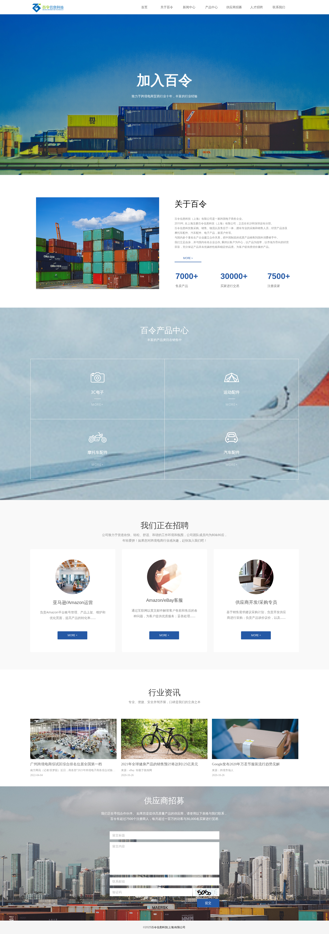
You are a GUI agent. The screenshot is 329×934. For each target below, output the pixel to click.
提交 (208, 903)
